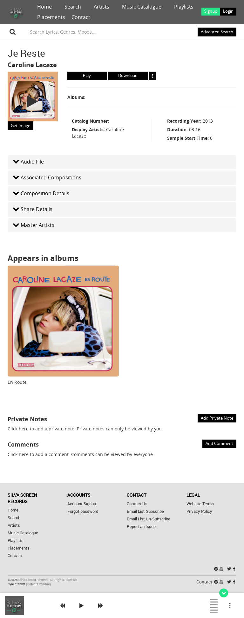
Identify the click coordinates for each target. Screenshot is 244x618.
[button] (122, 162)
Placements (51, 17)
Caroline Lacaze (32, 65)
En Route (17, 382)
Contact (80, 17)
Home (44, 6)
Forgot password (82, 511)
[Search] (13, 32)
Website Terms (200, 503)
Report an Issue (141, 526)
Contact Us (137, 503)
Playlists (183, 6)
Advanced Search (217, 32)
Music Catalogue (141, 6)
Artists (101, 6)
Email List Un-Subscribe (148, 519)
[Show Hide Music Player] (223, 593)
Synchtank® (17, 584)
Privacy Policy (199, 511)
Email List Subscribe (145, 511)
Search (72, 6)
